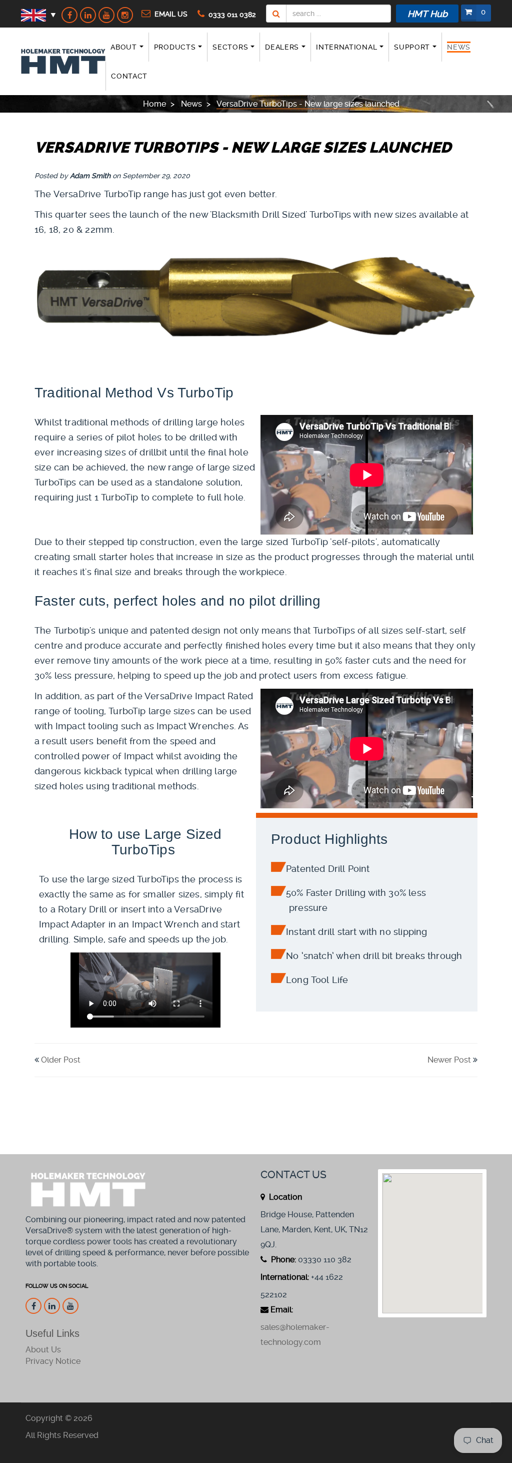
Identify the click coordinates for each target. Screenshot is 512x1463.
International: (284, 1277)
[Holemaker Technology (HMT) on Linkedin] (88, 15)
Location (284, 1197)
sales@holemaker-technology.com (295, 1334)
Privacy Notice (53, 1361)
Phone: (282, 1259)
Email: (281, 1309)
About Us (43, 1349)
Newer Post (449, 1060)
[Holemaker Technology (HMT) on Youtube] (106, 15)
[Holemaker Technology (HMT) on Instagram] (125, 15)
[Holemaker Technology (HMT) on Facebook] (70, 15)
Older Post (60, 1060)
